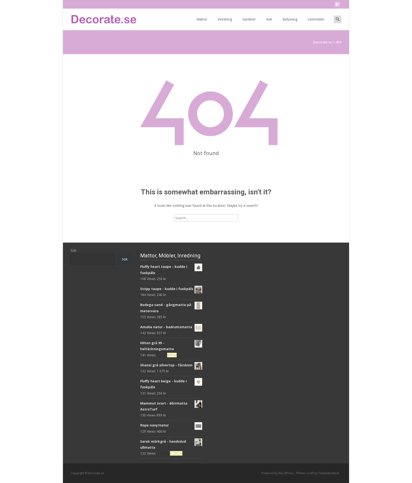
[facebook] (337, 5)
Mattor (201, 19)
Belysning (290, 19)
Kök (269, 19)
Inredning (225, 19)
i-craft (310, 473)
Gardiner (249, 19)
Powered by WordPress (278, 473)
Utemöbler (316, 19)
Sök (73, 250)
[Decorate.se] (100, 18)
